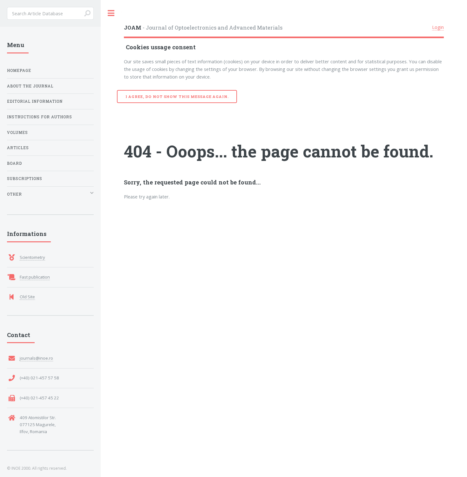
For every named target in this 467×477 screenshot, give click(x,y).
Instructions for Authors (39, 116)
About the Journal (30, 86)
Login (438, 27)
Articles (18, 147)
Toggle (111, 13)
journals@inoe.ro (36, 358)
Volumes (17, 132)
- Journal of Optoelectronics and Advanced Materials (203, 27)
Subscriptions (24, 178)
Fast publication (35, 277)
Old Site (27, 297)
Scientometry (32, 257)
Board (14, 163)
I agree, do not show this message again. (177, 96)
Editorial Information (35, 101)
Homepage (19, 70)
